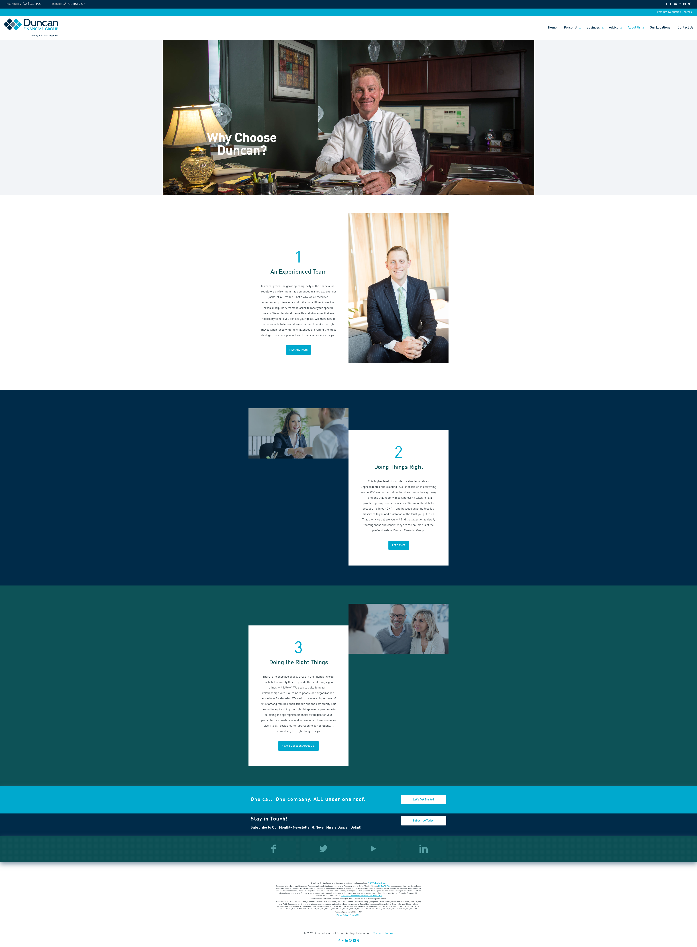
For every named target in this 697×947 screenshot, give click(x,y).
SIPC (387, 886)
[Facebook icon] (666, 4)
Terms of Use (355, 915)
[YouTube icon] (671, 4)
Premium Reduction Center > (673, 12)
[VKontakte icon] (684, 4)
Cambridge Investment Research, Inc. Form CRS (361, 895)
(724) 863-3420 (32, 4)
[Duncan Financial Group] (31, 27)
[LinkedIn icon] (675, 4)
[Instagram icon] (680, 4)
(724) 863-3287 (75, 4)
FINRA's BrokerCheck (377, 883)
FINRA (381, 886)
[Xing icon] (689, 4)
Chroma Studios (383, 933)
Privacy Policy (342, 915)
